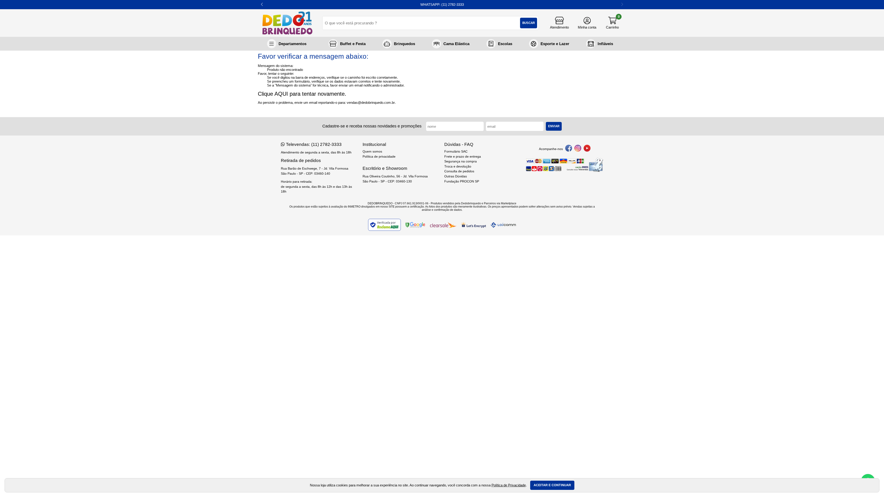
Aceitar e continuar (552, 485)
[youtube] (587, 149)
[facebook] (568, 149)
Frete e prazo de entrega (462, 156)
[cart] (612, 23)
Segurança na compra (460, 161)
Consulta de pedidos (459, 171)
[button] (262, 4)
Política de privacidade (379, 156)
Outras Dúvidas (455, 176)
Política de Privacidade (508, 485)
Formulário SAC (456, 151)
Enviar (553, 126)
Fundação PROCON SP (461, 181)
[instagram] (577, 149)
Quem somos (372, 151)
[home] (287, 23)
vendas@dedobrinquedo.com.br (371, 102)
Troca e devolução (457, 166)
